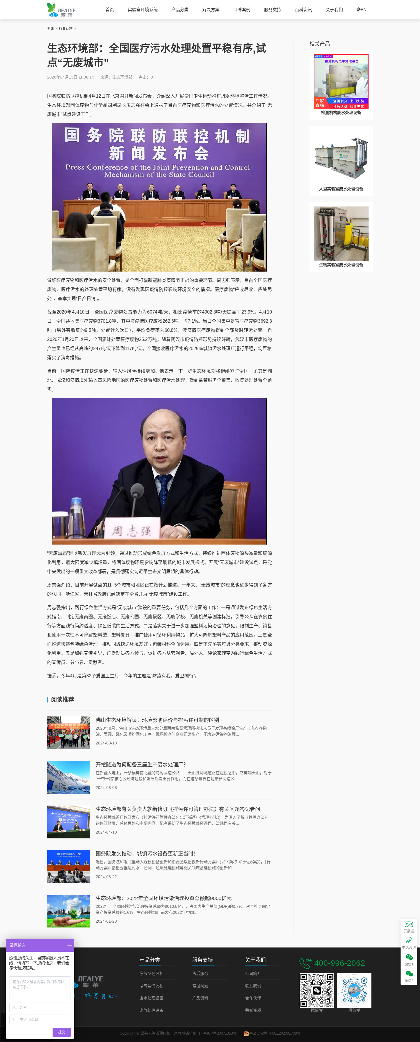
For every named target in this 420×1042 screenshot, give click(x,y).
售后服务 (200, 973)
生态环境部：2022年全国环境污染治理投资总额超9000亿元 (164, 898)
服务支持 (272, 9)
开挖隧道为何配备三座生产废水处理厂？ (142, 765)
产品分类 (180, 9)
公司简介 (253, 973)
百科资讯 (303, 9)
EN (364, 9)
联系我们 (253, 986)
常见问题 (200, 986)
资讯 (50, 29)
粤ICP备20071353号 (220, 1033)
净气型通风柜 (151, 973)
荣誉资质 (253, 1010)
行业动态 (66, 29)
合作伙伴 (253, 998)
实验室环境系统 (143, 9)
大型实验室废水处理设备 (341, 188)
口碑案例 (241, 9)
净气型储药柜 (151, 986)
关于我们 (334, 9)
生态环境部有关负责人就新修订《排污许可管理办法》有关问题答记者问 (178, 809)
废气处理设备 (151, 1010)
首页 (109, 9)
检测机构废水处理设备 (341, 112)
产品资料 (200, 998)
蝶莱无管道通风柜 (61, 9)
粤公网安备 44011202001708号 (275, 1033)
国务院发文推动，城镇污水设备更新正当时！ (147, 854)
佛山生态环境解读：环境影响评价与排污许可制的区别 (157, 720)
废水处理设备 (151, 998)
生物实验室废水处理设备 (341, 264)
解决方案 (210, 9)
